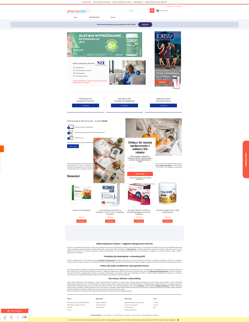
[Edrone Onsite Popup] (124, 161)
